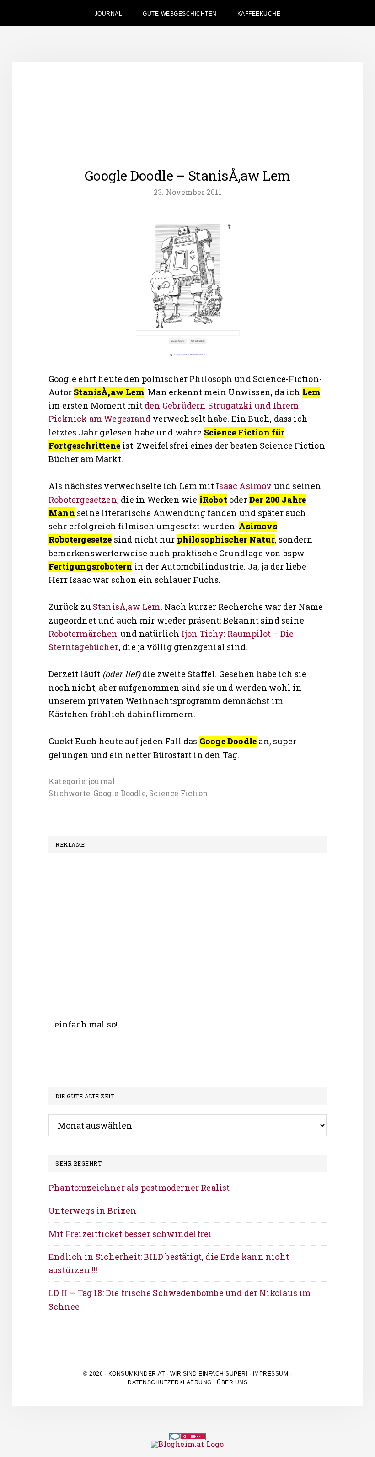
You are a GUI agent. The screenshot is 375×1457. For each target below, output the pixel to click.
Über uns (232, 1382)
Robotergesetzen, (84, 499)
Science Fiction (178, 793)
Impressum (271, 1374)
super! (236, 1374)
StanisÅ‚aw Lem (127, 606)
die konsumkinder (187, 103)
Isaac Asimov (244, 485)
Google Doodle (119, 793)
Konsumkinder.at (136, 1374)
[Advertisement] (187, 926)
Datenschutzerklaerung (170, 1382)
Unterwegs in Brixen (92, 1210)
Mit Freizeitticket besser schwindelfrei (130, 1233)
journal (102, 781)
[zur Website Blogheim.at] (187, 1444)
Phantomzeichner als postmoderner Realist (139, 1187)
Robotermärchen (83, 633)
